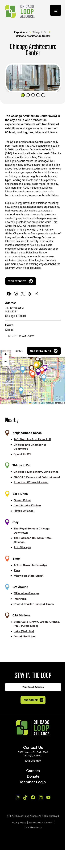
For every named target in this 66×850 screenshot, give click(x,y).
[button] (36, 365)
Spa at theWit (22, 454)
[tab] (23, 95)
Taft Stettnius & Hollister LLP (32, 439)
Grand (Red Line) (25, 636)
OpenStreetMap (47, 402)
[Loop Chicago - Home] (20, 11)
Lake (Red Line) (24, 631)
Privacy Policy (19, 822)
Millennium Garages (26, 593)
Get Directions (40, 350)
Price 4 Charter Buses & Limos (34, 604)
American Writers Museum (31, 482)
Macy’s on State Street (28, 575)
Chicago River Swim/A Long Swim (36, 471)
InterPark (20, 598)
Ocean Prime (22, 500)
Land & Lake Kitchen (27, 505)
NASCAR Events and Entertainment (37, 477)
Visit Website (17, 281)
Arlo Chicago (22, 547)
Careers (33, 770)
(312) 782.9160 (33, 760)
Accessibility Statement (41, 822)
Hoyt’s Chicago (23, 510)
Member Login (33, 782)
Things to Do (40, 32)
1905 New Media (33, 827)
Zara (17, 570)
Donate (33, 776)
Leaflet (34, 402)
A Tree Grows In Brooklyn (30, 565)
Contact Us (33, 747)
